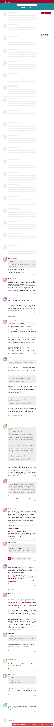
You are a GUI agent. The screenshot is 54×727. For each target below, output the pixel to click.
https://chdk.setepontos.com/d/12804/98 (17, 302)
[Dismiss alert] (51, 724)
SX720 (12, 361)
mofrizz (12, 677)
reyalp (12, 261)
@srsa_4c (19, 264)
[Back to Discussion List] (2, 2)
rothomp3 (13, 483)
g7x (23, 387)
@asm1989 (12, 264)
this (11, 498)
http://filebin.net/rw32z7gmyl (15, 533)
